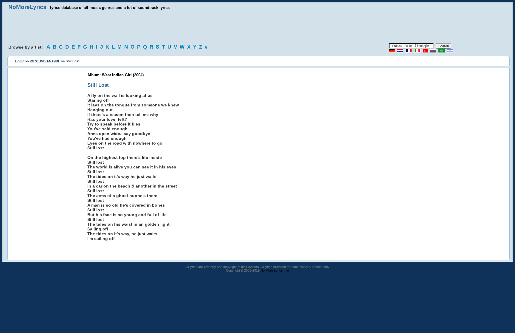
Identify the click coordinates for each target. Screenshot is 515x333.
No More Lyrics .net (274, 270)
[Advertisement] (257, 26)
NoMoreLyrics (27, 7)
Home (19, 61)
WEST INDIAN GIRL (45, 61)
